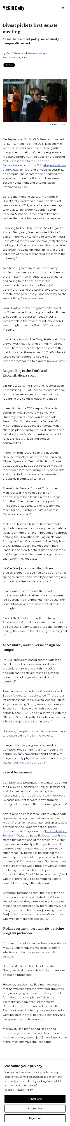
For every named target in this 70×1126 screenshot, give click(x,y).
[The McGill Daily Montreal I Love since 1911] (13, 8)
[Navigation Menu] (63, 8)
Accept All (35, 1098)
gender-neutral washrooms (26, 762)
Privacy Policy (24, 1089)
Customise (35, 1108)
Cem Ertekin (13, 53)
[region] (35, 1093)
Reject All (35, 1118)
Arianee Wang (36, 53)
